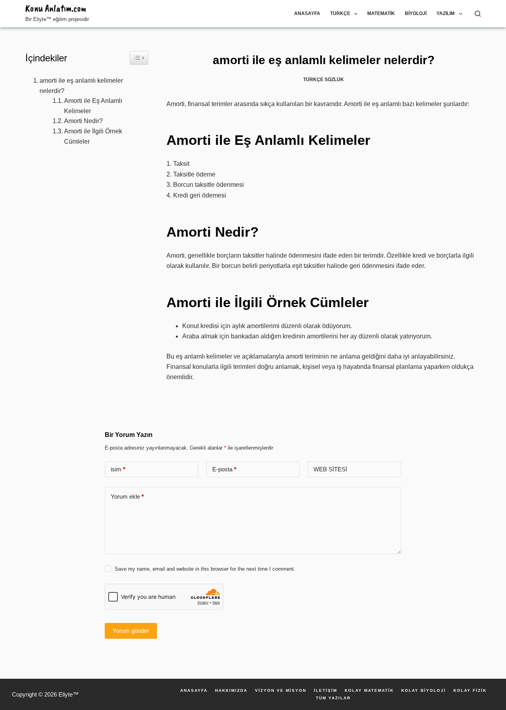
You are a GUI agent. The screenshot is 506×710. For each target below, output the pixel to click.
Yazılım (445, 13)
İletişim (325, 691)
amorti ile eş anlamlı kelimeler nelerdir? (81, 85)
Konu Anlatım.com (55, 8)
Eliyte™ (69, 694)
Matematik (381, 13)
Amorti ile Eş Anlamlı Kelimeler (93, 105)
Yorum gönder (131, 630)
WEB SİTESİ (330, 469)
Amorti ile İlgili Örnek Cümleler (93, 136)
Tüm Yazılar (333, 698)
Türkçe (340, 13)
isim (118, 469)
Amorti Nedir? (83, 121)
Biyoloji (416, 13)
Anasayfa (307, 13)
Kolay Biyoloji (423, 691)
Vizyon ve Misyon (280, 691)
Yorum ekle (127, 496)
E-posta (224, 469)
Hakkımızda (231, 691)
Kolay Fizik (470, 691)
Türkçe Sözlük (323, 79)
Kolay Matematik (369, 691)
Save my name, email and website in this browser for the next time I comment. (205, 569)
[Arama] (478, 14)
